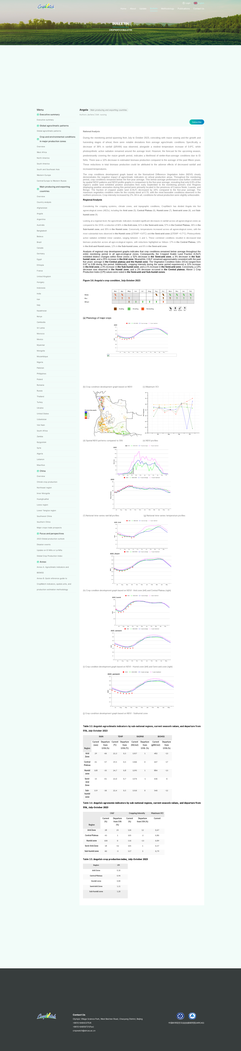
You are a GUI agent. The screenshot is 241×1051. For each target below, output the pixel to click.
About (133, 8)
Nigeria (40, 362)
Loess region (42, 505)
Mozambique (42, 356)
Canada (40, 248)
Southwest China (44, 516)
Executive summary (45, 120)
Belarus (40, 236)
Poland (40, 379)
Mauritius (41, 465)
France (40, 271)
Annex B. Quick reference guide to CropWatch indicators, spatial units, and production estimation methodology (54, 584)
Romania (40, 385)
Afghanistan (42, 208)
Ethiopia (40, 265)
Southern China (43, 522)
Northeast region (44, 487)
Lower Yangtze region (46, 510)
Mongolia (41, 351)
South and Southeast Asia (48, 169)
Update (142, 8)
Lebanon (40, 459)
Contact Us (198, 8)
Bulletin (154, 8)
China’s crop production (47, 482)
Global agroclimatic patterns (49, 131)
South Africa (42, 431)
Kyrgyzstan (41, 442)
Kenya (39, 316)
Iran (38, 299)
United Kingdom (44, 276)
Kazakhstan (42, 311)
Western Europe (44, 175)
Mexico (40, 339)
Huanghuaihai (43, 499)
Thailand (40, 396)
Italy (38, 305)
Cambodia (41, 322)
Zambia (40, 436)
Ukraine (40, 408)
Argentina (41, 219)
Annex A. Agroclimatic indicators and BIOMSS (53, 570)
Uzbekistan (42, 419)
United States (43, 413)
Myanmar (41, 345)
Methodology (167, 8)
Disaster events (43, 544)
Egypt (39, 259)
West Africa (42, 152)
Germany (41, 253)
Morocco (40, 333)
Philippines (41, 373)
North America (43, 158)
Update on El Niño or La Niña (49, 550)
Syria (39, 448)
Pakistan (40, 368)
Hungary (40, 282)
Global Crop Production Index (49, 556)
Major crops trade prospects (49, 527)
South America (43, 164)
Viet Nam (41, 425)
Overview (41, 146)
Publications (184, 8)
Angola (40, 213)
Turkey (40, 402)
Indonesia (41, 288)
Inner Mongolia (43, 493)
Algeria (40, 453)
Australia (40, 225)
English (201, 3)
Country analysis (44, 202)
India (39, 293)
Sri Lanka (41, 328)
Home (123, 8)
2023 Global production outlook (50, 539)
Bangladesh (42, 231)
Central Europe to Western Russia (51, 181)
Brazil (39, 242)
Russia (39, 391)
